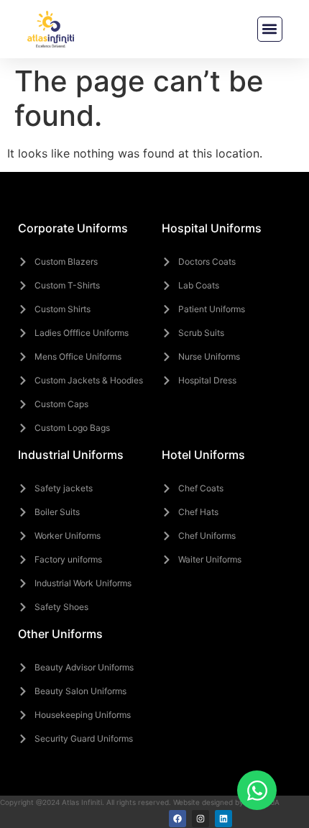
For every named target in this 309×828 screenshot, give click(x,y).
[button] (269, 29)
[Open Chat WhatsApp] (257, 790)
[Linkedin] (223, 818)
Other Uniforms (60, 634)
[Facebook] (177, 818)
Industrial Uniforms (71, 454)
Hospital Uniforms (212, 228)
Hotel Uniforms (203, 454)
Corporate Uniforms (73, 228)
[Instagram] (200, 818)
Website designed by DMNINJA (226, 802)
